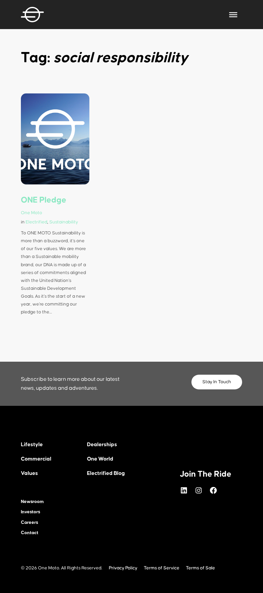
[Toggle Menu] (233, 14)
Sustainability (63, 222)
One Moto (31, 212)
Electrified (36, 222)
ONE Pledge (43, 200)
